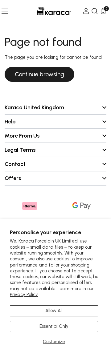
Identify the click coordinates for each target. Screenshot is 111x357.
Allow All (54, 310)
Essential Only (53, 326)
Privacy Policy (24, 294)
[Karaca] (45, 11)
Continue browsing (39, 74)
